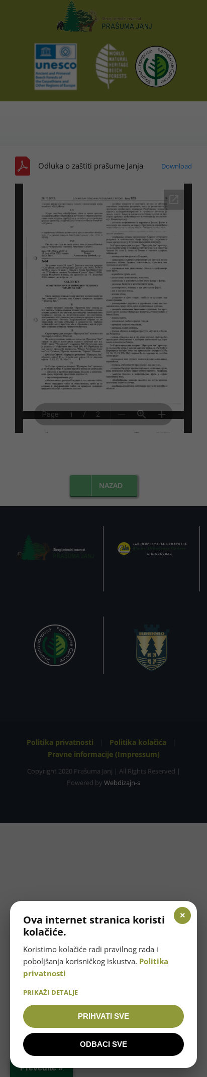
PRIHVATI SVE (103, 1016)
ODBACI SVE (103, 1044)
